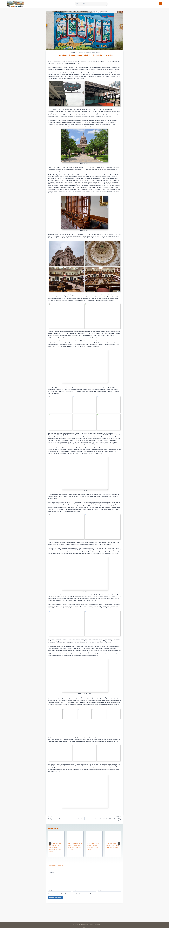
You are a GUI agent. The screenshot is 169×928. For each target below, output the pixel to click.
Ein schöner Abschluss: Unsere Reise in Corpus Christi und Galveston (112, 911)
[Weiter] (119, 909)
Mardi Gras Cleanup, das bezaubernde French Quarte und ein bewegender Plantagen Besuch (55, 913)
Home (71, 52)
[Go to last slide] (50, 909)
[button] (66, 93)
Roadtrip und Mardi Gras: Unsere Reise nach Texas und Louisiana (86, 52)
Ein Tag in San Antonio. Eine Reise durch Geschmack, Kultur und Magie (65, 883)
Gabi (82, 57)
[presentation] (56, 902)
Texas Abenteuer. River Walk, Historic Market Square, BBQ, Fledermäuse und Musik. (106, 884)
